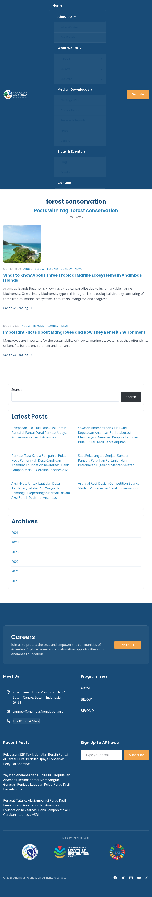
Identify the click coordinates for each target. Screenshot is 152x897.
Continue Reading (15, 308)
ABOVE (65, 58)
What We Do (67, 48)
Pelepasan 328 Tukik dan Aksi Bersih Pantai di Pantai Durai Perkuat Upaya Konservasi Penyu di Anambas (39, 432)
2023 (15, 552)
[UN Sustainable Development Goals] (118, 852)
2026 (15, 532)
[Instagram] (131, 878)
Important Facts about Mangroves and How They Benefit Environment (74, 332)
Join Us (125, 645)
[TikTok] (147, 878)
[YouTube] (139, 878)
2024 (15, 542)
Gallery (65, 141)
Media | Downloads (73, 89)
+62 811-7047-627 (26, 721)
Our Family (68, 37)
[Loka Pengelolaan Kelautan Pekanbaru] (29, 852)
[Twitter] (123, 878)
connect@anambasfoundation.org (38, 711)
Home (57, 5)
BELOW (65, 69)
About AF (65, 16)
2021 (15, 571)
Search (16, 389)
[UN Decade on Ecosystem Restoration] (71, 852)
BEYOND (66, 79)
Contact (64, 183)
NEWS (78, 269)
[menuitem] (77, 5)
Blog (64, 162)
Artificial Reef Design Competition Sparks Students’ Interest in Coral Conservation (108, 485)
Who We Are (69, 27)
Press (64, 131)
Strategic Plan (70, 100)
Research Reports (73, 120)
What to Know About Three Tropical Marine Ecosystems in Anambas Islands (72, 278)
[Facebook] (115, 878)
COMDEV (66, 269)
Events (65, 172)
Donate (138, 94)
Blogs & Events (69, 151)
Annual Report (71, 110)
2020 (15, 581)
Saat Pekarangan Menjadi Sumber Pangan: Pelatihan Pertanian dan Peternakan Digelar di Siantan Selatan (106, 460)
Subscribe (136, 755)
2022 (15, 561)
